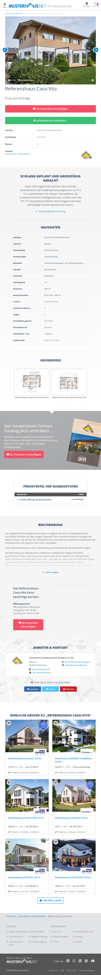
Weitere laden (52, 900)
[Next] (96, 50)
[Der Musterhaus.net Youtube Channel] (93, 961)
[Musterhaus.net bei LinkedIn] (82, 961)
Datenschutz (71, 970)
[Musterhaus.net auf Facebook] (70, 961)
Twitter (51, 689)
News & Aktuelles (61, 936)
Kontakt (78, 941)
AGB (62, 970)
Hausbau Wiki (37, 931)
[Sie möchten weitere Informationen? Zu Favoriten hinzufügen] (50, 50)
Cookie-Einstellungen (87, 970)
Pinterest (69, 689)
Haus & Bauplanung (18, 931)
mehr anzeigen (52, 572)
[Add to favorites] (8, 723)
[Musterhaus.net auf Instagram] (76, 961)
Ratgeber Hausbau (39, 936)
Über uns (57, 931)
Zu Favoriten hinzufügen (52, 109)
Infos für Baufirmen (84, 931)
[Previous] (5, 50)
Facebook (33, 689)
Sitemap (78, 936)
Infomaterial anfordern (51, 120)
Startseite (11, 916)
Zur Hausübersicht (14, 13)
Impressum (53, 970)
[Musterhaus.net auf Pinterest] (88, 961)
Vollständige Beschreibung (51, 211)
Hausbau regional (39, 941)
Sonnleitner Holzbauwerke (32, 916)
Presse (56, 941)
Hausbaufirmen (16, 936)
